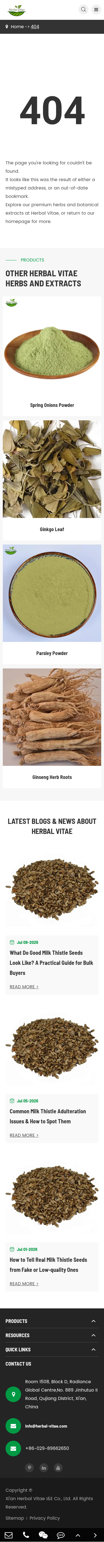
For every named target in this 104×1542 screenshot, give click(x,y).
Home (17, 26)
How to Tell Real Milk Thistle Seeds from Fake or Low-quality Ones (48, 1264)
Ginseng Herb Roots (52, 777)
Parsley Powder (52, 653)
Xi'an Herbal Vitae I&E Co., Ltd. (38, 1498)
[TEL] (26, 1535)
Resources (17, 1335)
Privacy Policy (45, 1518)
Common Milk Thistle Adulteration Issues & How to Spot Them (48, 1116)
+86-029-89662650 (47, 1448)
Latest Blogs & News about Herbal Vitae (52, 826)
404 (35, 26)
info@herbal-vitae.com (46, 1425)
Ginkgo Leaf (52, 529)
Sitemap (15, 1518)
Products (16, 1321)
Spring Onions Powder (52, 405)
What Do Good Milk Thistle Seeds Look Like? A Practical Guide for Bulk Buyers (51, 962)
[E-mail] (8, 1535)
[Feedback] (61, 1535)
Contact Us (18, 1364)
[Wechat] (43, 1535)
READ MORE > (24, 987)
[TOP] (78, 1535)
